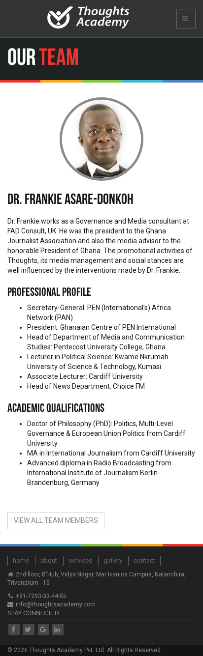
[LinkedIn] (58, 629)
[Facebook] (14, 629)
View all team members (56, 520)
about (48, 560)
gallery (112, 560)
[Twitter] (28, 629)
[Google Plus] (43, 629)
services (80, 560)
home (21, 560)
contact (144, 560)
